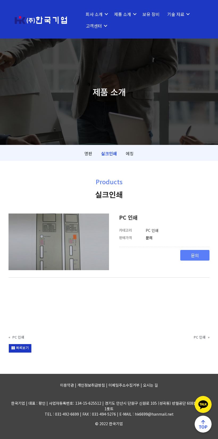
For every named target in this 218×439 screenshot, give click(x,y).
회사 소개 (94, 14)
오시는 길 (150, 385)
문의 (195, 255)
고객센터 (94, 26)
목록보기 (22, 347)
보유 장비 (151, 14)
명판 (88, 153)
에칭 (130, 153)
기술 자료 (175, 14)
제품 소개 (122, 14)
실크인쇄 (109, 153)
